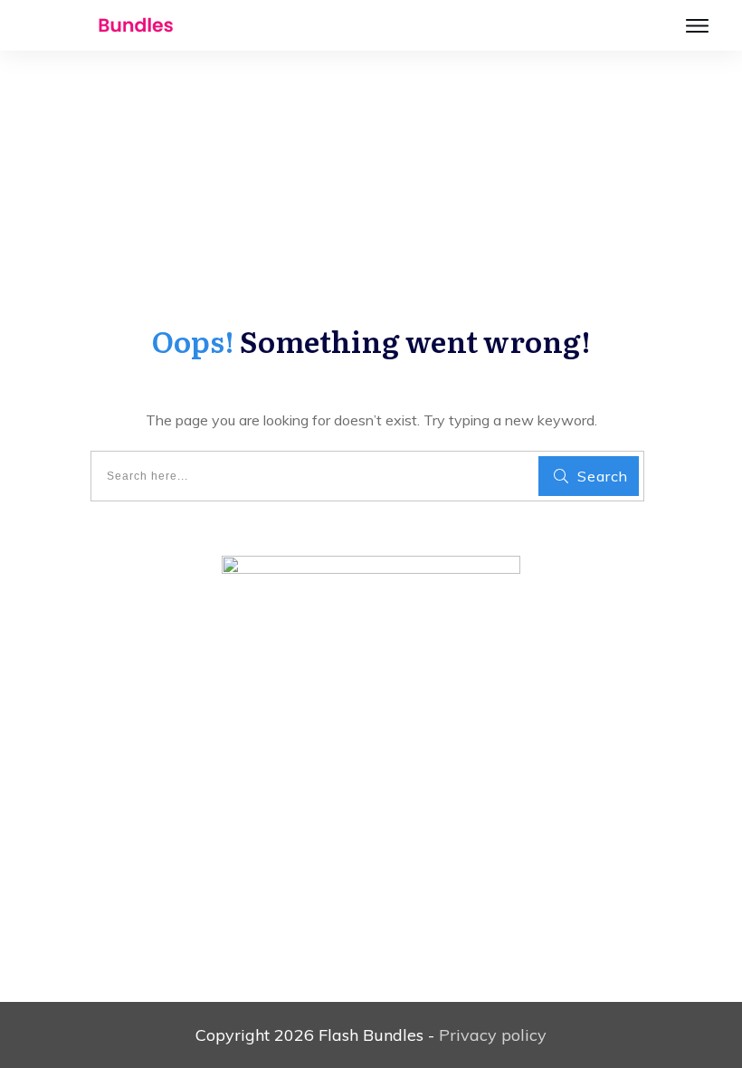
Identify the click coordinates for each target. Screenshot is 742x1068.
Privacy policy (493, 1035)
